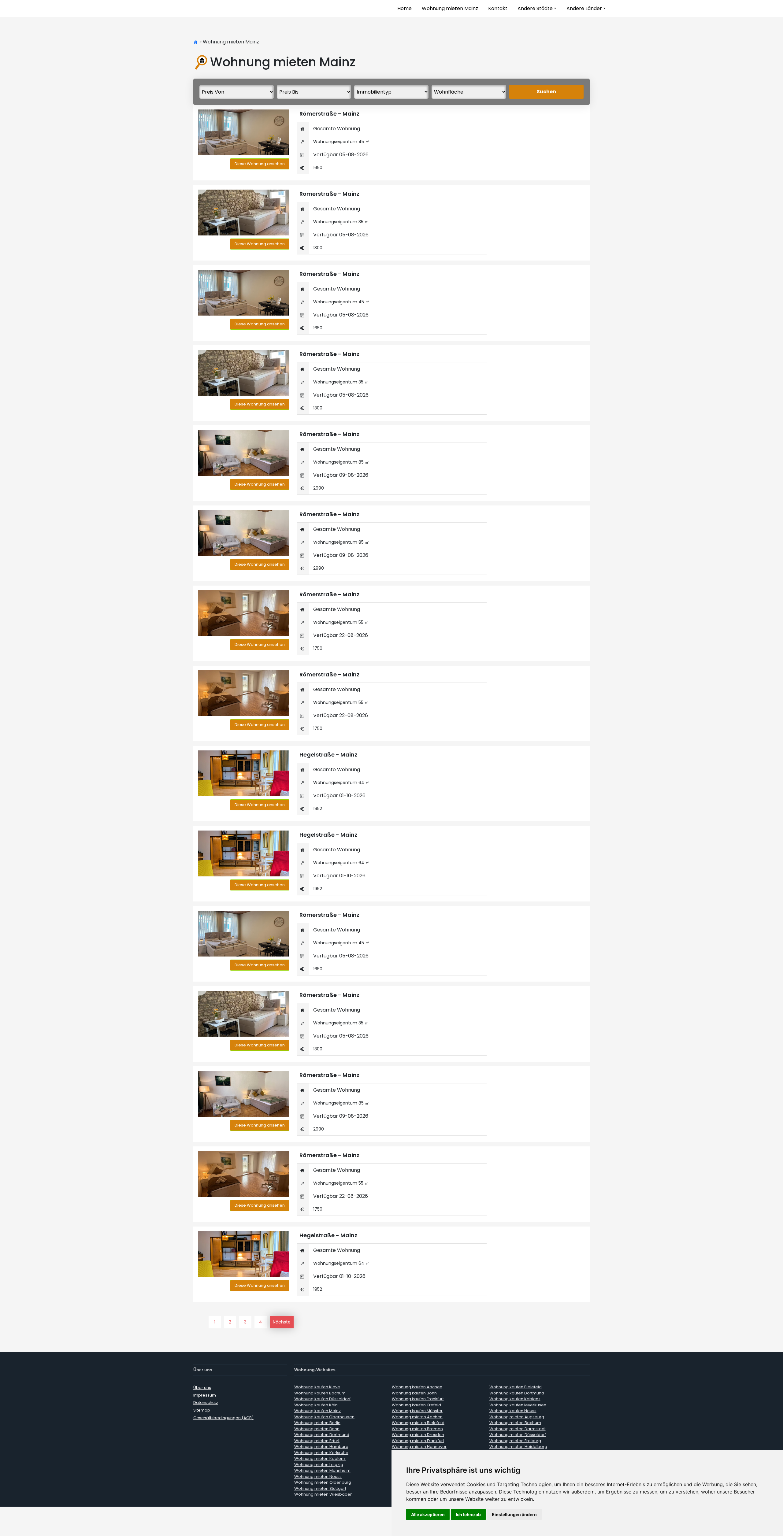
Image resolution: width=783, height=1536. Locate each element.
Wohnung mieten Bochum (515, 1423)
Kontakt (497, 8)
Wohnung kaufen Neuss (512, 1411)
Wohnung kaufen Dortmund (516, 1393)
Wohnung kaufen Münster (417, 1411)
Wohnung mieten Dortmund (321, 1435)
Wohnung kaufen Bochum (320, 1393)
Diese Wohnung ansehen (260, 164)
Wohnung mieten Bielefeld (418, 1423)
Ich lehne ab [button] (468, 1514)
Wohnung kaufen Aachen (417, 1387)
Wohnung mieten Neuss (318, 1476)
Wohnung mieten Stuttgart (320, 1488)
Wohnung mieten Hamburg (321, 1446)
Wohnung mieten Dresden (418, 1435)
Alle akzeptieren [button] (428, 1514)
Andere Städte (535, 8)
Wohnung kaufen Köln (316, 1405)
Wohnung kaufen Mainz (317, 1411)
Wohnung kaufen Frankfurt (418, 1399)
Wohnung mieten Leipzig (318, 1465)
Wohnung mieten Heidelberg (518, 1446)
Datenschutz (205, 1402)
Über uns (202, 1387)
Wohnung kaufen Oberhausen (324, 1417)
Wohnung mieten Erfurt (317, 1441)
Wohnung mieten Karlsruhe (321, 1453)
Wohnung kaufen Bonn (414, 1393)
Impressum (204, 1395)
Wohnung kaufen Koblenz (514, 1399)
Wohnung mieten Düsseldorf (517, 1435)
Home (404, 8)
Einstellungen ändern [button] (514, 1514)
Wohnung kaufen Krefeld (416, 1405)
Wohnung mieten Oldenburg (322, 1482)
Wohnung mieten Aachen (417, 1417)
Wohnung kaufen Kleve (317, 1387)
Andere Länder (584, 8)
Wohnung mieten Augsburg (516, 1417)
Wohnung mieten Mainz (450, 8)
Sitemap (201, 1410)
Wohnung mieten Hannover (419, 1446)
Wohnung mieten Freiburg (515, 1441)
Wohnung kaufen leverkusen (517, 1405)
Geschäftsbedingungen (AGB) (223, 1418)
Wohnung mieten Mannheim (322, 1470)
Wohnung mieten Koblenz (320, 1458)
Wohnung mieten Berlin (317, 1423)
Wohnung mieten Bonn (317, 1429)
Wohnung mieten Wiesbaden (323, 1494)
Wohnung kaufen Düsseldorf (322, 1399)
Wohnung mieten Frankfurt (418, 1441)
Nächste (282, 1322)
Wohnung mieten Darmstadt (517, 1429)
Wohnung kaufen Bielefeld (515, 1387)
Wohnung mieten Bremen (417, 1429)
